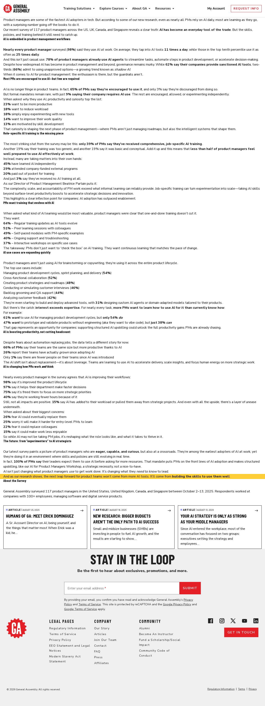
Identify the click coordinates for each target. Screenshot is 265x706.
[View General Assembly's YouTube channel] (244, 620)
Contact (100, 646)
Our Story (102, 628)
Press (98, 657)
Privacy (253, 689)
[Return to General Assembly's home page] (16, 628)
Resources (163, 8)
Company (103, 621)
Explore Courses (112, 8)
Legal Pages (61, 621)
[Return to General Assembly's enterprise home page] (16, 8)
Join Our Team (105, 640)
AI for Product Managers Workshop (55, 466)
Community (150, 621)
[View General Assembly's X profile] (233, 620)
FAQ (97, 651)
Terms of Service (89, 604)
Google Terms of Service (80, 609)
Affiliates (101, 663)
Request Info (246, 9)
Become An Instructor (156, 634)
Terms (241, 689)
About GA (139, 8)
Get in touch (241, 632)
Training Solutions (77, 8)
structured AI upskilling (111, 327)
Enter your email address (86, 588)
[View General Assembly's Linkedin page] (255, 620)
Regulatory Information (67, 628)
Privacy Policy (60, 640)
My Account (216, 8)
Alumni (144, 628)
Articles (100, 634)
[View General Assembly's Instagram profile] (221, 620)
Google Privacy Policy (177, 604)
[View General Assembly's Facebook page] (210, 620)
